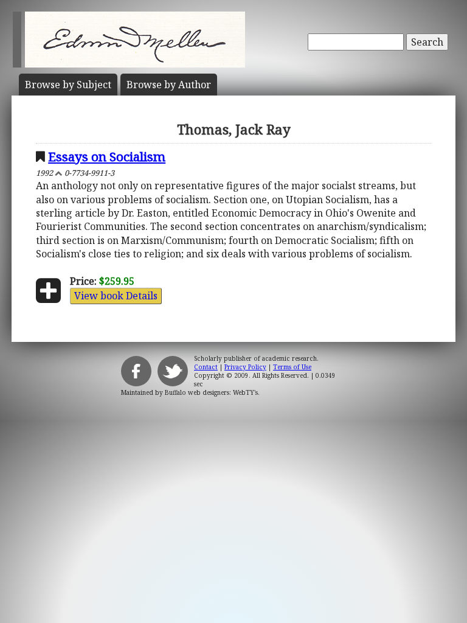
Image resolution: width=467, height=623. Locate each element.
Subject (68, 84)
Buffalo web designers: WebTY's (211, 392)
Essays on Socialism (106, 156)
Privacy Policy (245, 367)
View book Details (115, 295)
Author (168, 84)
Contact (206, 367)
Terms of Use (292, 367)
